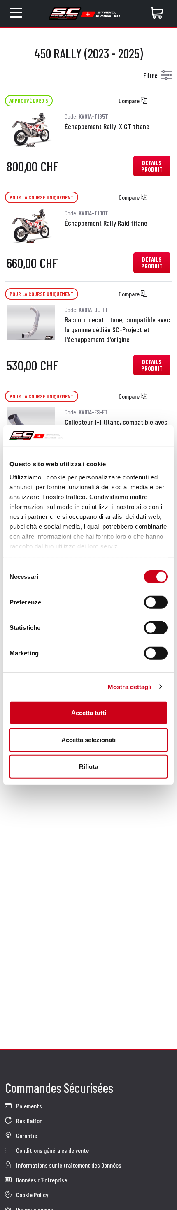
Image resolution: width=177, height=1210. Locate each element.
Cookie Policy (31, 1194)
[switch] (156, 602)
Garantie (26, 1135)
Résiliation (28, 1120)
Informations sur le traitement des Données (68, 1165)
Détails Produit (152, 166)
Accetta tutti (88, 712)
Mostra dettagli (130, 686)
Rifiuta (88, 766)
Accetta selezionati (88, 739)
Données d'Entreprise (41, 1180)
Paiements (28, 1106)
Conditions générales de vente (52, 1150)
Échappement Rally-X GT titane (107, 126)
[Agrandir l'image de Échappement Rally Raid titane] (31, 225)
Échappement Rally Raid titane (106, 222)
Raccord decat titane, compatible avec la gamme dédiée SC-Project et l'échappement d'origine (117, 329)
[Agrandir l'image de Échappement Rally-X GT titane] (31, 128)
